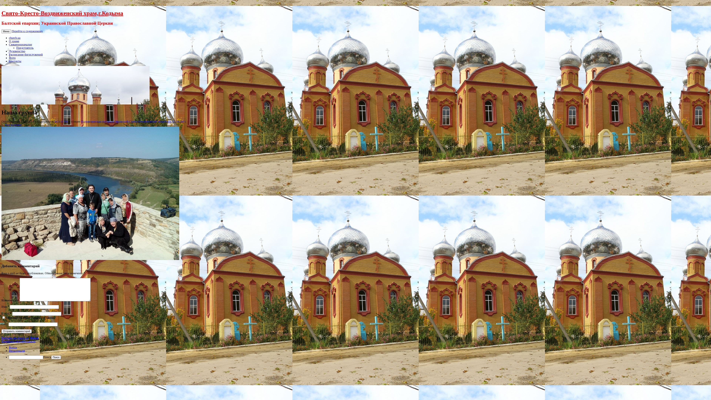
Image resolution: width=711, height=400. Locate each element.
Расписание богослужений (26, 54)
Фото (12, 57)
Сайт (4, 324)
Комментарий (10, 300)
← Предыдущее (11, 124)
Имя (5, 306)
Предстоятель (25, 47)
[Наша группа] (90, 259)
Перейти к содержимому (27, 31)
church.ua (14, 37)
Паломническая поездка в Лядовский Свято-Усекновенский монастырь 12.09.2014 (133, 121)
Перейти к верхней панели (18, 341)
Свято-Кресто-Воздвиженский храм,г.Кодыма (62, 13)
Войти (34, 337)
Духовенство (17, 51)
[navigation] (355, 352)
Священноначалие (20, 44)
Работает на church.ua (15, 337)
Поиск (47, 357)
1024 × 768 (61, 121)
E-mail (6, 313)
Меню (6, 31)
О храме (14, 41)
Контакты (15, 61)
